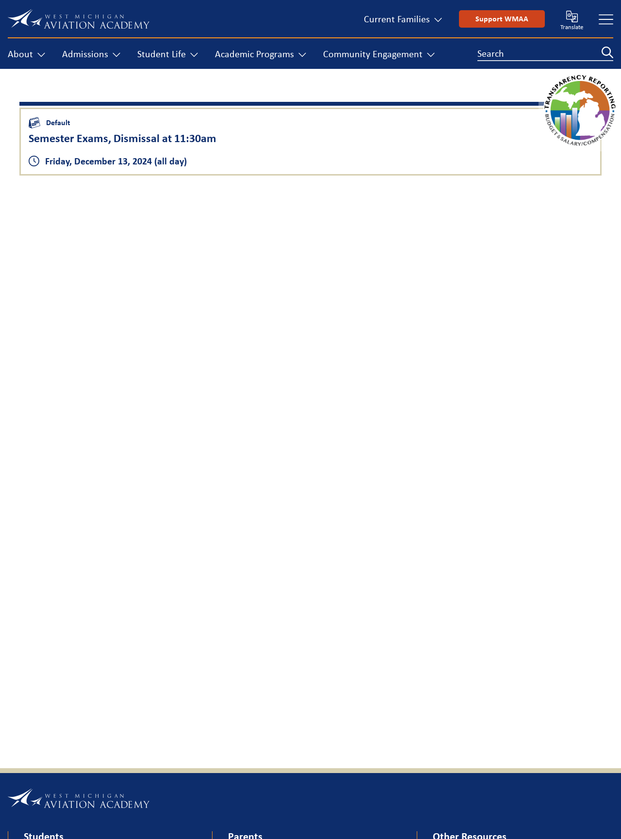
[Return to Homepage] (78, 19)
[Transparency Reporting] (579, 143)
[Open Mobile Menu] (606, 19)
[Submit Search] (607, 52)
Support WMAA (501, 18)
